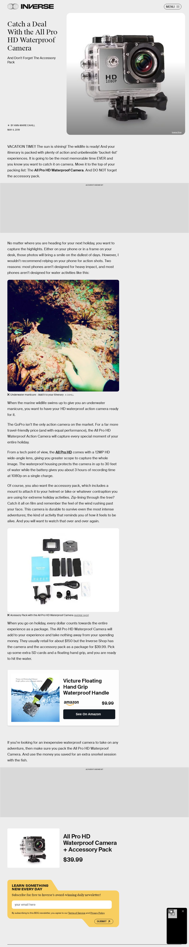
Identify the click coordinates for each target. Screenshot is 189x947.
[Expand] (171, 911)
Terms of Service (76, 913)
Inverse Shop (176, 132)
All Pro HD (64, 452)
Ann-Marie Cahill (24, 125)
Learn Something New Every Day (30, 887)
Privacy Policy (97, 913)
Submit (102, 921)
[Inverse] (37, 6)
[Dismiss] (183, 911)
